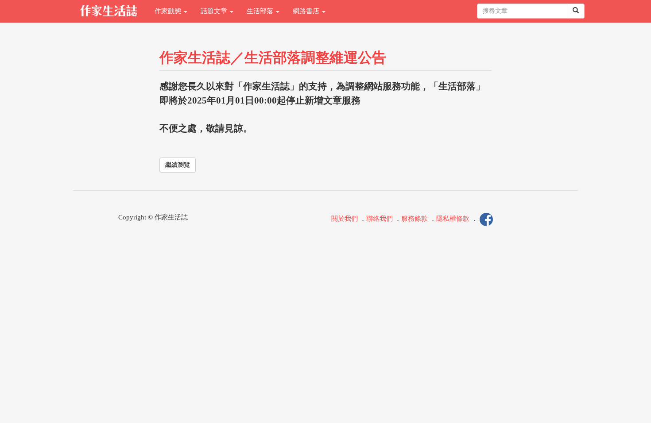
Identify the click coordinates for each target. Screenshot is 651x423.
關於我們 (344, 218)
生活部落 (261, 11)
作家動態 (169, 11)
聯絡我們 (379, 218)
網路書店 (307, 11)
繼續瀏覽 (177, 165)
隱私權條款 (452, 218)
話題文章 (215, 11)
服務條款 (414, 218)
